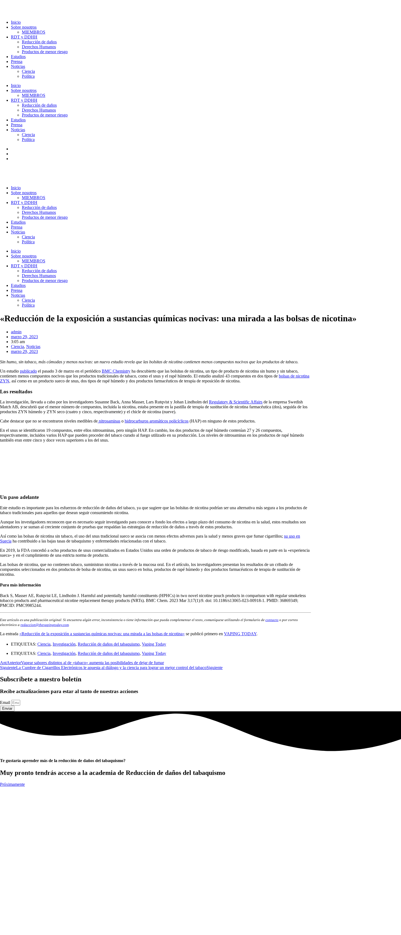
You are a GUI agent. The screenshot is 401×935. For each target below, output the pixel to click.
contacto (272, 620)
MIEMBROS (33, 32)
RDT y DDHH (24, 37)
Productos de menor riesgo (45, 51)
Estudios (18, 56)
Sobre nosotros (24, 27)
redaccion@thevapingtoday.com (44, 625)
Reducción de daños (39, 42)
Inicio (16, 22)
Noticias (18, 66)
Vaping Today (154, 644)
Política (28, 76)
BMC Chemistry (116, 371)
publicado (28, 371)
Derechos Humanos (39, 46)
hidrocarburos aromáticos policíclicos (156, 421)
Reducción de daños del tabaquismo (109, 644)
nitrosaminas (109, 421)
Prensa (16, 61)
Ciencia (28, 71)
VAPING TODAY (240, 633)
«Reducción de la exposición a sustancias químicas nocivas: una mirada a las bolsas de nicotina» (102, 633)
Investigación (64, 644)
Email (5, 702)
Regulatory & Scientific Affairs (235, 402)
